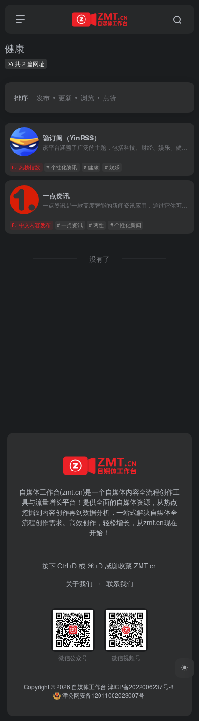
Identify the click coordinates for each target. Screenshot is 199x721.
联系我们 (119, 583)
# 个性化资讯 (61, 167)
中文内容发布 (35, 225)
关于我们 (79, 583)
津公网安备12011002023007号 (102, 695)
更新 (65, 97)
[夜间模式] (184, 668)
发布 (43, 97)
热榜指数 (29, 167)
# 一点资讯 (70, 225)
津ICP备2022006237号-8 (141, 686)
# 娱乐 (112, 167)
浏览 (87, 97)
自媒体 (115, 492)
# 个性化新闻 (125, 225)
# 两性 (96, 225)
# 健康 (91, 167)
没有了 (99, 258)
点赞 (109, 97)
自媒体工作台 (88, 686)
